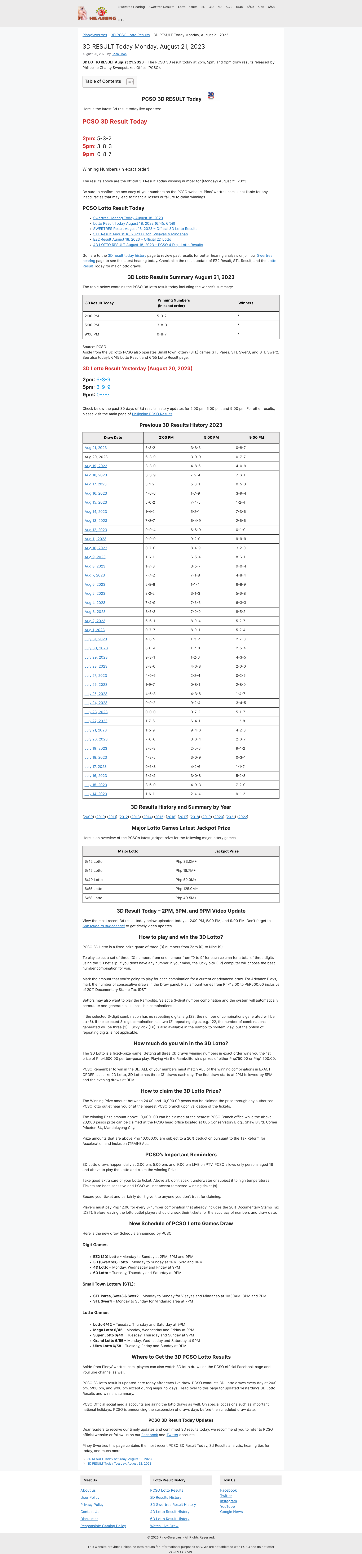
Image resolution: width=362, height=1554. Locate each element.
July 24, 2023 (96, 703)
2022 (242, 817)
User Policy (89, 1497)
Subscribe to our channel (104, 926)
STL (121, 20)
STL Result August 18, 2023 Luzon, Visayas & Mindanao (140, 234)
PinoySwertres (95, 35)
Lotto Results (188, 7)
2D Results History (165, 1497)
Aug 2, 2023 (95, 621)
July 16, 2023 (96, 776)
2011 (112, 817)
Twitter (172, 1435)
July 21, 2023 (96, 730)
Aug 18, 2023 (96, 475)
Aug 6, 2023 (95, 584)
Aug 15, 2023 (96, 502)
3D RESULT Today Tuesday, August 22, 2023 (119, 1463)
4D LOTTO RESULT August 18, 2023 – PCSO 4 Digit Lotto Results (148, 245)
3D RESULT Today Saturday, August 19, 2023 (119, 1459)
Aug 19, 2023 (96, 466)
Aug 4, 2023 (95, 603)
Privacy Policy (91, 1504)
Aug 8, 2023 (95, 566)
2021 (231, 817)
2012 (124, 817)
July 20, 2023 (96, 739)
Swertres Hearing (131, 7)
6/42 (228, 7)
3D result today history (127, 255)
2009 (88, 817)
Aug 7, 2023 (95, 575)
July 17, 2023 (96, 767)
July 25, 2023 (96, 694)
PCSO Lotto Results (166, 1490)
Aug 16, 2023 (96, 493)
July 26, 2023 (96, 684)
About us (88, 1490)
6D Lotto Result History (169, 1519)
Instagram (228, 1501)
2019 (206, 817)
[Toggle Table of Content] (128, 81)
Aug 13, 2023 (96, 520)
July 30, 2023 (96, 648)
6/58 (271, 7)
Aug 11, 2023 (95, 539)
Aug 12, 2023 (96, 530)
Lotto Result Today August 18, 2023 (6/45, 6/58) (134, 223)
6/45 (239, 7)
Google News (231, 1512)
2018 (195, 817)
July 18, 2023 (96, 757)
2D (203, 7)
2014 (147, 817)
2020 (218, 817)
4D (211, 7)
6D (219, 7)
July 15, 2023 (96, 785)
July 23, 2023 (96, 712)
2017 (183, 817)
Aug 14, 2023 (96, 511)
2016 (171, 817)
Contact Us (89, 1512)
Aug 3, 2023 (95, 612)
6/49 (250, 7)
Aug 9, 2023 (95, 557)
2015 (159, 817)
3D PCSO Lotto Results (130, 35)
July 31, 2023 (96, 639)
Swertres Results (161, 7)
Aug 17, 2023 (96, 484)
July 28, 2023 (96, 666)
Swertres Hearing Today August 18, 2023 (128, 218)
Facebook (149, 1435)
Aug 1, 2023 (95, 630)
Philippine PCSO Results (152, 414)
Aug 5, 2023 (95, 593)
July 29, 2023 (96, 657)
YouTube (227, 1506)
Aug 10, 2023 (96, 548)
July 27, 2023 (96, 675)
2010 (100, 817)
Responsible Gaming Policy (103, 1526)
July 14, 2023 (96, 794)
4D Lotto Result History (169, 1512)
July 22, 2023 (96, 721)
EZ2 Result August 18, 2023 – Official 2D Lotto (132, 239)
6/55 (260, 7)
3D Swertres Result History (173, 1504)
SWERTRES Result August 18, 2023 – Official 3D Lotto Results (145, 229)
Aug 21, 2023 (96, 448)
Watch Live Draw (164, 1526)
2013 (135, 817)
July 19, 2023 (96, 748)
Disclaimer (89, 1519)
